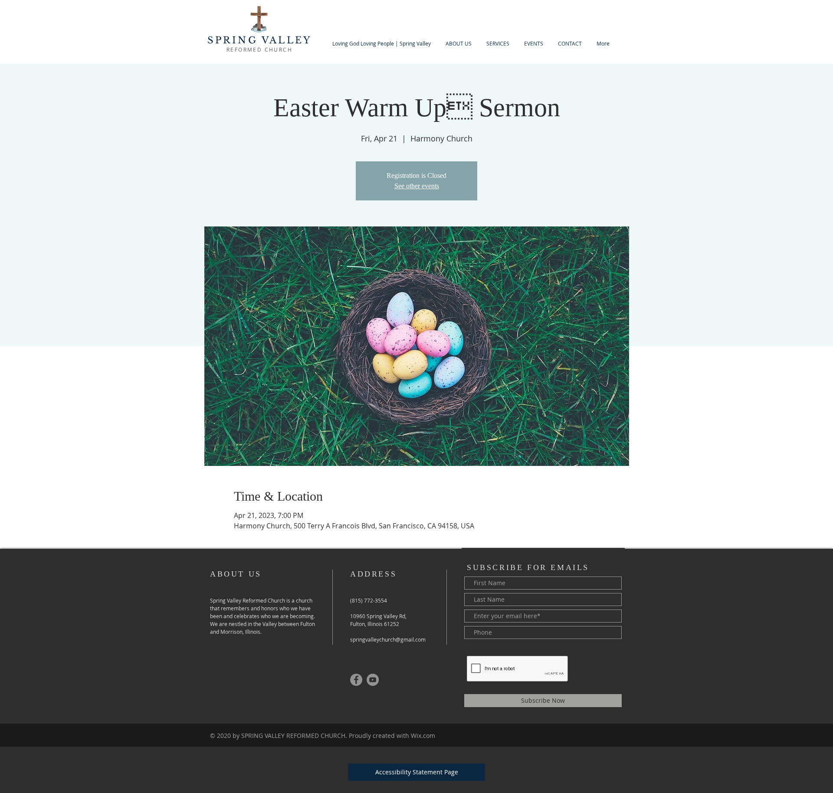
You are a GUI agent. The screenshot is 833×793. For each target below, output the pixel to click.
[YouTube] (373, 680)
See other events (416, 186)
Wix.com (423, 735)
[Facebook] (356, 680)
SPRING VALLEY (259, 40)
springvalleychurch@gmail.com (388, 639)
